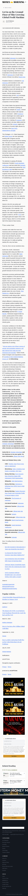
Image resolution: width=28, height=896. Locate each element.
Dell (3, 607)
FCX (19, 214)
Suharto (15, 124)
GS (5, 607)
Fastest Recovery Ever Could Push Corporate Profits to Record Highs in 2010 (15, 493)
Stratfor (18, 109)
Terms (9, 667)
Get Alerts (14, 756)
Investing (14, 588)
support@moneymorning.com (17, 834)
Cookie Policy (5, 884)
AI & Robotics (5, 840)
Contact (4, 870)
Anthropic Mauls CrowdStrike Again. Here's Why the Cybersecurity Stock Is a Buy (15, 567)
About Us (4, 858)
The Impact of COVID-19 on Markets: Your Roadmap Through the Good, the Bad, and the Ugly (14, 613)
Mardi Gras (22, 77)
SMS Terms (22, 751)
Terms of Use (5, 878)
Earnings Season (6, 842)
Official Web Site (18, 511)
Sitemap (4, 888)
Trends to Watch (6, 852)
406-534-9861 (5, 834)
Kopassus (20, 114)
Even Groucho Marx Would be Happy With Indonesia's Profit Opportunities (14, 476)
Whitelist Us (5, 880)
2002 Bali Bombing (17, 481)
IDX (17, 95)
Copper (9, 584)
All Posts (4, 864)
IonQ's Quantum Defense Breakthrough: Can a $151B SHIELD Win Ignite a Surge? (13, 575)
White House (8, 136)
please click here (18, 456)
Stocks (4, 636)
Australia (4, 584)
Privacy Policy (16, 751)
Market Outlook (5, 846)
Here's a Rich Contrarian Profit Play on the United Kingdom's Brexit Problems (13, 642)
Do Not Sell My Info (6, 886)
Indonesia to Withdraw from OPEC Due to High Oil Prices (14, 486)
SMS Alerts (4, 868)
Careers (4, 860)
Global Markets (6, 651)
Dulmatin (22, 165)
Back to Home (8, 7)
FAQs (3, 876)
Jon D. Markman (12, 770)
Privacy (4, 667)
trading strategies (7, 622)
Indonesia (13, 58)
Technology (4, 850)
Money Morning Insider (7, 866)
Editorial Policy (5, 862)
